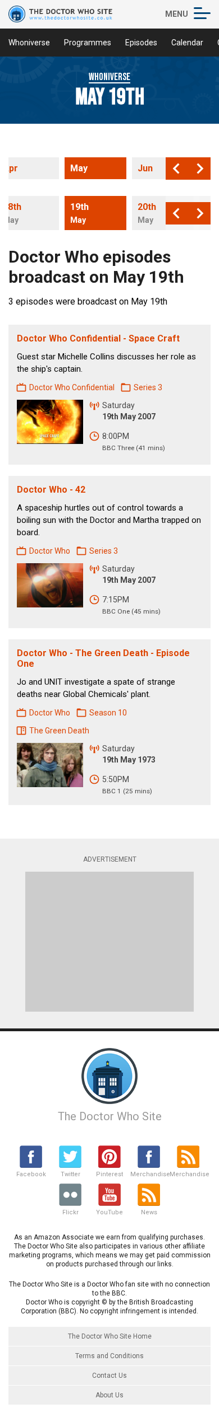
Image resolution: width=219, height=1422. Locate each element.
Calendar (187, 42)
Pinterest (109, 1174)
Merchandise (148, 1174)
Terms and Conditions (109, 1356)
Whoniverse (29, 42)
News (149, 1212)
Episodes (141, 42)
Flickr (70, 1212)
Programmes (87, 42)
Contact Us (109, 1375)
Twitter (70, 1174)
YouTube (109, 1212)
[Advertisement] (109, 942)
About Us (109, 1395)
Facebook (31, 1174)
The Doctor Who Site (110, 1116)
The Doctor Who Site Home (110, 1336)
